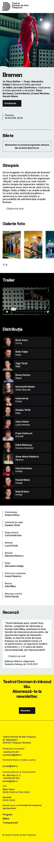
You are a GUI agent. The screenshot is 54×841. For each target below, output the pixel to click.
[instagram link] (27, 728)
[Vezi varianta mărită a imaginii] (12, 245)
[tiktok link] (33, 728)
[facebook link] (20, 728)
